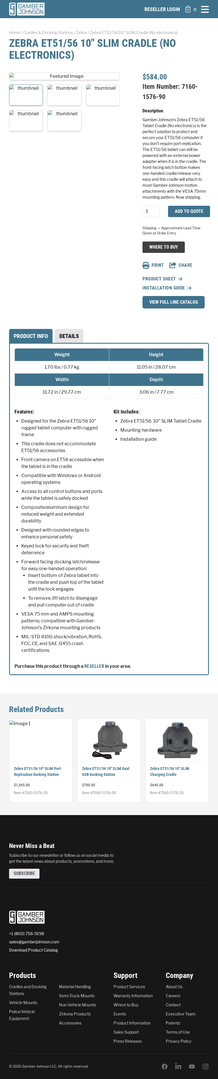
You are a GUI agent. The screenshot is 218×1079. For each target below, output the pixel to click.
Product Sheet (159, 279)
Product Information (132, 1023)
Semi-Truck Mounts (77, 995)
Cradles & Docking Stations (48, 32)
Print (158, 265)
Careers (173, 995)
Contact (173, 1004)
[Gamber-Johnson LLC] (27, 9)
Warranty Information (133, 995)
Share (185, 265)
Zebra (81, 32)
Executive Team (181, 1013)
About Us (174, 986)
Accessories (70, 1023)
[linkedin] (178, 1066)
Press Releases (128, 1041)
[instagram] (205, 1066)
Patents (173, 1023)
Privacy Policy (178, 1041)
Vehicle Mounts (23, 1002)
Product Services (129, 986)
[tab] (31, 336)
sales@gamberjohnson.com (34, 941)
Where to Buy (163, 247)
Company (179, 975)
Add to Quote (189, 211)
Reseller (94, 666)
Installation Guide (163, 288)
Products (22, 975)
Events (120, 1013)
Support (125, 975)
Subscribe (24, 873)
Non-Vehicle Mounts (77, 1004)
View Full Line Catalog (173, 302)
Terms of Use (178, 1032)
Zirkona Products (75, 1013)
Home (14, 32)
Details (69, 336)
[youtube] (191, 1066)
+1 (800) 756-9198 (26, 933)
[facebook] (164, 1066)
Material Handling (75, 986)
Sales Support (126, 1032)
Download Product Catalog (33, 950)
